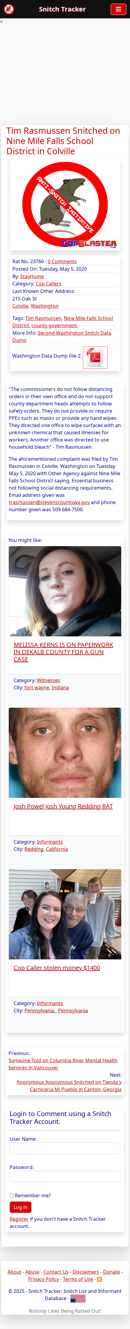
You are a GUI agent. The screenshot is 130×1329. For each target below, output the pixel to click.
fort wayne (36, 687)
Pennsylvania (40, 1010)
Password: (22, 1167)
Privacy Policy (43, 1279)
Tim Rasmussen (43, 318)
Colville (20, 306)
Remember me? (33, 1195)
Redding (34, 849)
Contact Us (56, 1272)
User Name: (23, 1139)
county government (54, 325)
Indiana (60, 687)
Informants (50, 841)
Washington (45, 306)
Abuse (32, 1272)
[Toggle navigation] (118, 9)
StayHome (32, 276)
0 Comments (62, 261)
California (57, 849)
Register (19, 1219)
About (14, 1272)
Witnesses (48, 680)
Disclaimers (86, 1272)
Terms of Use (78, 1279)
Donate (111, 1272)
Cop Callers (48, 283)
